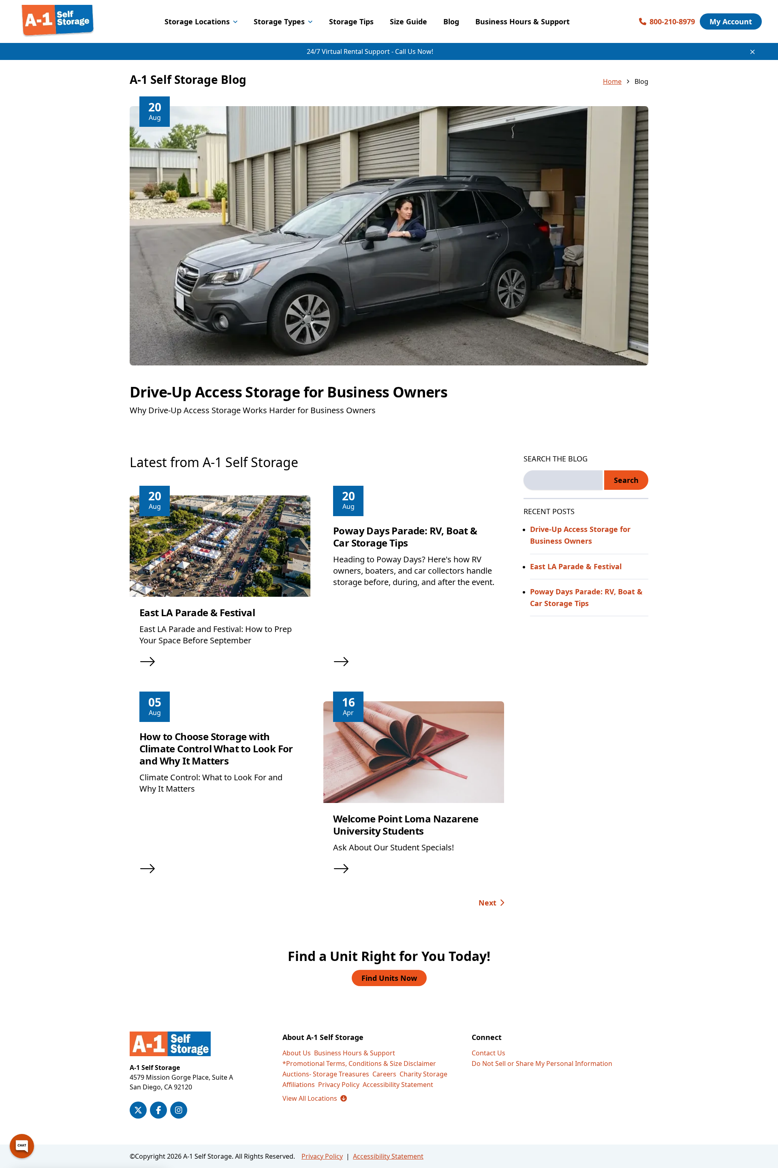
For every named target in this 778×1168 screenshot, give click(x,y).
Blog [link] (641, 81)
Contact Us (488, 1052)
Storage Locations (197, 21)
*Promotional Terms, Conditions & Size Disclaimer (359, 1063)
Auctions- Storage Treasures (325, 1074)
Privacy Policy (338, 1084)
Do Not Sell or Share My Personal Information (542, 1063)
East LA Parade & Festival (197, 612)
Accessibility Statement (398, 1084)
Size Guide (408, 21)
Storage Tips (351, 21)
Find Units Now (389, 978)
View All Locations (314, 1098)
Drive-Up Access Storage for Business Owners (288, 392)
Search (626, 480)
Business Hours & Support (522, 21)
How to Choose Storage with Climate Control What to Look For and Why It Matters (216, 748)
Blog (451, 21)
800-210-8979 (672, 21)
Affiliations (298, 1084)
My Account (731, 21)
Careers (384, 1074)
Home (612, 81)
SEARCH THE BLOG (556, 458)
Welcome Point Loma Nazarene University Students (406, 824)
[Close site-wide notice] (752, 52)
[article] (389, 271)
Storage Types (279, 21)
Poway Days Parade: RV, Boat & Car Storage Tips (405, 536)
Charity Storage (423, 1074)
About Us (296, 1052)
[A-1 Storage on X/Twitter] (138, 1110)
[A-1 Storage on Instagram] (178, 1110)
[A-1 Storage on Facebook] (158, 1110)
